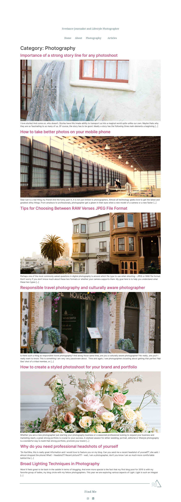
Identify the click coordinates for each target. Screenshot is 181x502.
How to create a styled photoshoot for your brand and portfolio (78, 367)
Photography (93, 38)
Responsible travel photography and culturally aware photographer (82, 287)
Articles (112, 38)
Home (67, 38)
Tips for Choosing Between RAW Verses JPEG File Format (73, 208)
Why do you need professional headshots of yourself (69, 446)
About (78, 38)
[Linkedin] (93, 498)
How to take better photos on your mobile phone (65, 131)
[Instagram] (88, 498)
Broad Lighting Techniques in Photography (59, 463)
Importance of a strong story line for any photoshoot (69, 55)
